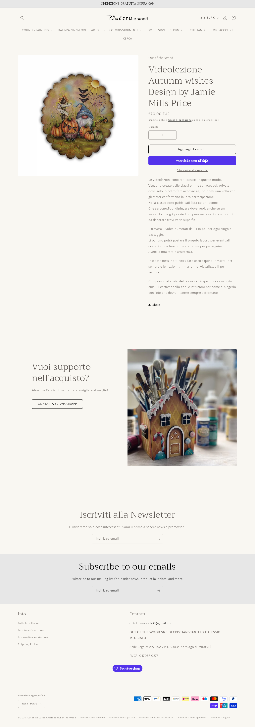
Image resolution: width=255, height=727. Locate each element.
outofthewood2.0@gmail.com (151, 623)
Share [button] (156, 305)
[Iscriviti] (158, 538)
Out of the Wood (36, 718)
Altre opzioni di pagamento (192, 170)
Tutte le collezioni (29, 623)
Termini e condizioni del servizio (156, 717)
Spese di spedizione (179, 120)
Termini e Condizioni (31, 630)
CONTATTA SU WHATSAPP (57, 404)
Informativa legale (220, 717)
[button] (22, 18)
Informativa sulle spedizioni (192, 717)
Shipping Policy (28, 644)
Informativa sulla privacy (122, 717)
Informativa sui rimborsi (33, 637)
